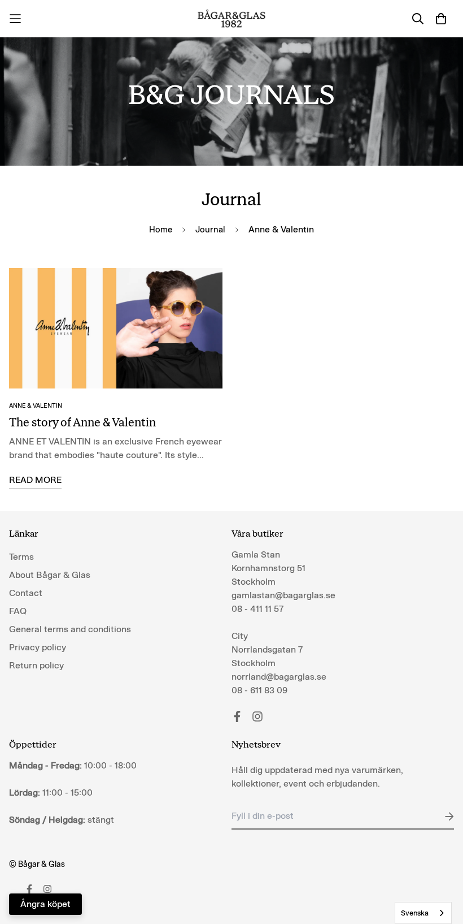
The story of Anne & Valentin (82, 422)
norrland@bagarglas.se (278, 676)
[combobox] (423, 913)
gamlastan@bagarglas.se (283, 595)
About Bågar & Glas (49, 574)
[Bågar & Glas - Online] (231, 18)
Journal (210, 229)
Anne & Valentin (35, 405)
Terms (21, 556)
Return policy (36, 665)
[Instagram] (257, 716)
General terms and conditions (70, 629)
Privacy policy (37, 647)
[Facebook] (237, 716)
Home (160, 229)
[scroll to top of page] (441, 862)
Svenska (415, 913)
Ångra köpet (45, 904)
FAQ (18, 611)
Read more (35, 479)
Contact (25, 593)
